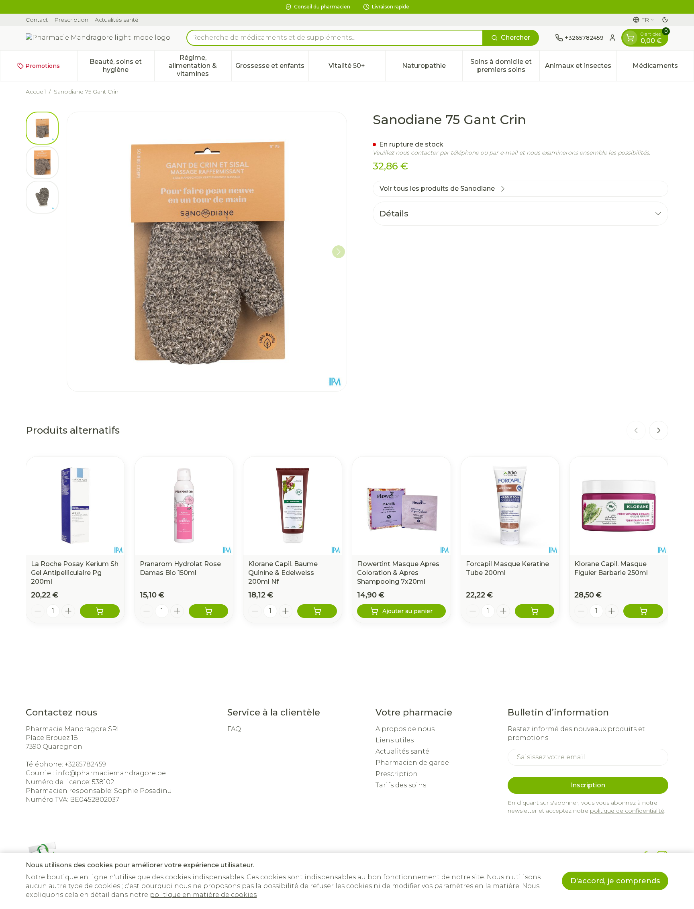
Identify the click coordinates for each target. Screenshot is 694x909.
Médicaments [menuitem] (663, 67)
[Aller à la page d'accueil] (98, 37)
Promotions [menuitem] (42, 65)
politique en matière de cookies (203, 895)
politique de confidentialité (627, 810)
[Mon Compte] (612, 38)
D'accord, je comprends (615, 880)
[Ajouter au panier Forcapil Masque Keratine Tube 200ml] (535, 611)
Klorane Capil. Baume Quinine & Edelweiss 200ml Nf (283, 572)
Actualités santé (117, 19)
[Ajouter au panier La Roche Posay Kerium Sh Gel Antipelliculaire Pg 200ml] (100, 611)
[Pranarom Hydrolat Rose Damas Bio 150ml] (184, 506)
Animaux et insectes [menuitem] (580, 67)
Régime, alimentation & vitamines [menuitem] (200, 65)
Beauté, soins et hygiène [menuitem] (122, 65)
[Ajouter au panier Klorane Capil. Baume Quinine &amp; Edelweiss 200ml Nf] (317, 611)
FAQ (234, 729)
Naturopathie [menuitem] (432, 67)
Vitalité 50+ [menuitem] (357, 67)
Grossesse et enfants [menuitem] (271, 67)
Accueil (36, 91)
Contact (37, 19)
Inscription (588, 785)
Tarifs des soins (401, 785)
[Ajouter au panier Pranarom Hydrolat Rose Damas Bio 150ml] (209, 611)
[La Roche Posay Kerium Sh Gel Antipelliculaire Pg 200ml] (75, 506)
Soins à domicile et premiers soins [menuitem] (504, 65)
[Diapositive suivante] (658, 430)
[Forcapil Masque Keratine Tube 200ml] (510, 506)
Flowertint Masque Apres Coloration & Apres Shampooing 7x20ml (398, 572)
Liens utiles (395, 740)
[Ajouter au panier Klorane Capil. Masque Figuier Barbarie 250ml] (643, 611)
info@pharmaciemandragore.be (111, 773)
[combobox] (334, 38)
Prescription (71, 19)
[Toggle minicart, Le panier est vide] (630, 38)
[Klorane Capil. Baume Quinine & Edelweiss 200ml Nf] (292, 506)
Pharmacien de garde (412, 762)
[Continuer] (338, 251)
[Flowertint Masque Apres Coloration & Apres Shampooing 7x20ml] (401, 506)
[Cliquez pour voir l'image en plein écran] (207, 251)
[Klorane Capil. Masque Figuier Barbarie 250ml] (618, 506)
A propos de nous (405, 729)
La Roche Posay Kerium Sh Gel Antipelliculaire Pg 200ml (74, 572)
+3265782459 (85, 764)
